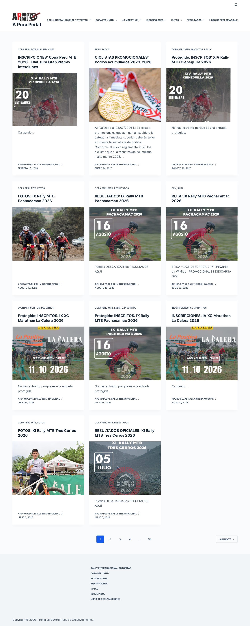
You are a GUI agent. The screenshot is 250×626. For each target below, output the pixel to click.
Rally (207, 49)
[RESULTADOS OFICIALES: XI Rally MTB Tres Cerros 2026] (125, 468)
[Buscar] (236, 4)
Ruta (181, 188)
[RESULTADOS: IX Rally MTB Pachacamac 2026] (125, 233)
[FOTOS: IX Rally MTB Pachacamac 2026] (48, 233)
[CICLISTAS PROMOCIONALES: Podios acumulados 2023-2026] (125, 95)
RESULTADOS (194, 20)
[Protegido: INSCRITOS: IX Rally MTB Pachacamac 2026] (125, 353)
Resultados (102, 49)
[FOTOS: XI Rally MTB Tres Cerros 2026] (48, 468)
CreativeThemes (82, 619)
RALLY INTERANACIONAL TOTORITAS (67, 20)
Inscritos (197, 49)
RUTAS (175, 20)
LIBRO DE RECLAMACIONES (224, 20)
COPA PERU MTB (105, 20)
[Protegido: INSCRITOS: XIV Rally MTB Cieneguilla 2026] (202, 95)
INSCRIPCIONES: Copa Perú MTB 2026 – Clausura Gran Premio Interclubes (47, 62)
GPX (174, 188)
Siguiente (225, 539)
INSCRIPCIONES (154, 20)
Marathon (47, 307)
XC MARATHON (130, 20)
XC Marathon (198, 307)
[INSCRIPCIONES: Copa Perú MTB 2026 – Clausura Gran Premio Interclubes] (48, 99)
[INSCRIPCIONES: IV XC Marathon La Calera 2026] (202, 353)
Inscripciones (45, 49)
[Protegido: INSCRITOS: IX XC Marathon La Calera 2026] (48, 353)
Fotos (41, 188)
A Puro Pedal (26, 24)
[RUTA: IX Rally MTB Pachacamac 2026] (202, 233)
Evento (22, 307)
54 (149, 539)
